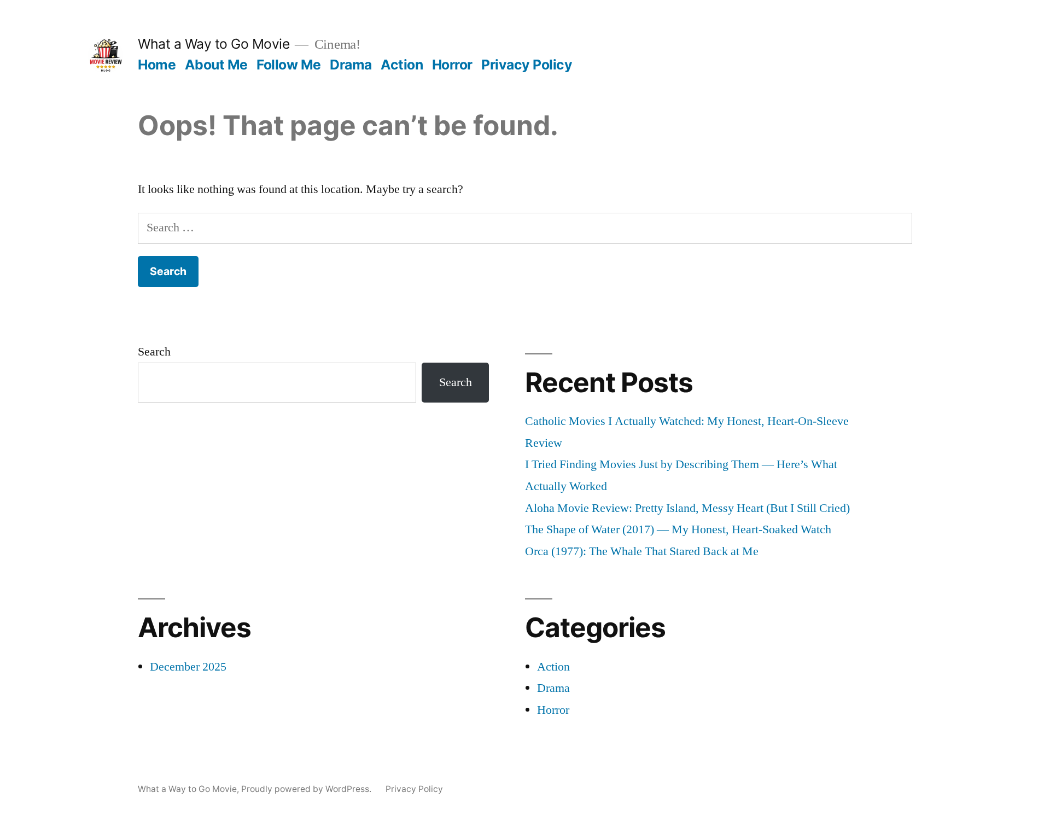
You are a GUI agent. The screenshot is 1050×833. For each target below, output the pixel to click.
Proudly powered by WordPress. (307, 789)
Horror (452, 64)
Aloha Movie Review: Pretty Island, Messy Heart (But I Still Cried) (687, 508)
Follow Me (288, 64)
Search (154, 351)
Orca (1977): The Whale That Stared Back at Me (642, 551)
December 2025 (188, 666)
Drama (351, 64)
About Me (216, 64)
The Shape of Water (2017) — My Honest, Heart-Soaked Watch (678, 529)
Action (402, 64)
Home (157, 64)
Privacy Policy (526, 64)
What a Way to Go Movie (213, 44)
